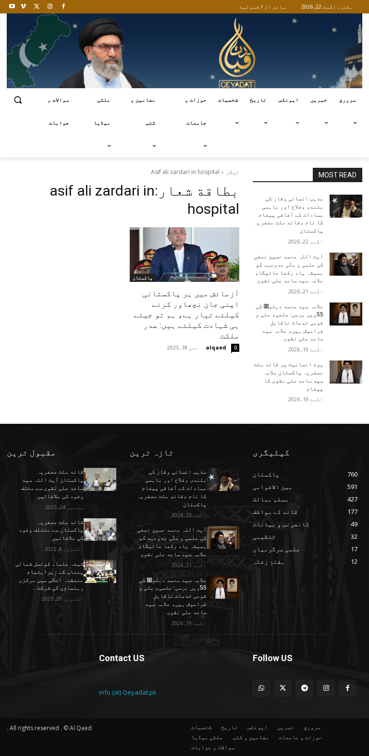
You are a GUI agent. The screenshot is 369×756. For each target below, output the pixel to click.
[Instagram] (49, 6)
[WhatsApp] (261, 688)
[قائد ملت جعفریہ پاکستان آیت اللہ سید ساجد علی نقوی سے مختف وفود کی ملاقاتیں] (100, 479)
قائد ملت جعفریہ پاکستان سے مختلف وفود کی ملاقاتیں (51, 530)
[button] (18, 100)
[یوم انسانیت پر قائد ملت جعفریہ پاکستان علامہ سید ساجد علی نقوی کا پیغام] (346, 372)
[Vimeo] (23, 6)
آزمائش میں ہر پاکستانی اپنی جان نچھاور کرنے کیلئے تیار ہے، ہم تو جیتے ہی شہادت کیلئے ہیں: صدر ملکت (186, 314)
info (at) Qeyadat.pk (128, 692)
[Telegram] (304, 688)
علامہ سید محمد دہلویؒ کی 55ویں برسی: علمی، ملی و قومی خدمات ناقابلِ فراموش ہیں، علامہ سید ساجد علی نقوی (289, 322)
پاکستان (143, 277)
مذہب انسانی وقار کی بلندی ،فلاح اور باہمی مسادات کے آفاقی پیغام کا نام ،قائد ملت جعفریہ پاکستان (288, 214)
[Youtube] (12, 6)
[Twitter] (36, 6)
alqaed (216, 347)
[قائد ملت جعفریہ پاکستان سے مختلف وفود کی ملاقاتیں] (100, 529)
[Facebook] (63, 6)
